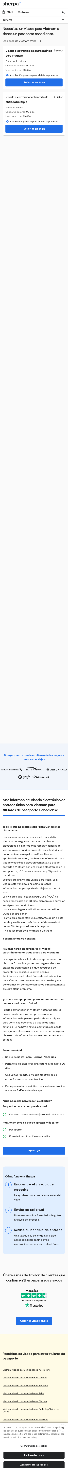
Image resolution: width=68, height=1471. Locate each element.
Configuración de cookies (33, 1445)
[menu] (62, 4)
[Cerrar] (62, 1428)
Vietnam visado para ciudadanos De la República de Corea (31, 1410)
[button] (34, 20)
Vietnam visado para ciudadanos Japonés (25, 1385)
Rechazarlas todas (34, 1455)
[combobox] (34, 20)
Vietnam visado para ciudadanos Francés (25, 1377)
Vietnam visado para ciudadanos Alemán (25, 1401)
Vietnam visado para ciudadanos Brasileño (25, 1419)
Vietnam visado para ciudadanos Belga (23, 1393)
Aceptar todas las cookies (34, 1464)
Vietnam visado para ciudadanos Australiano (27, 1370)
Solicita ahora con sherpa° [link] (19, 938)
